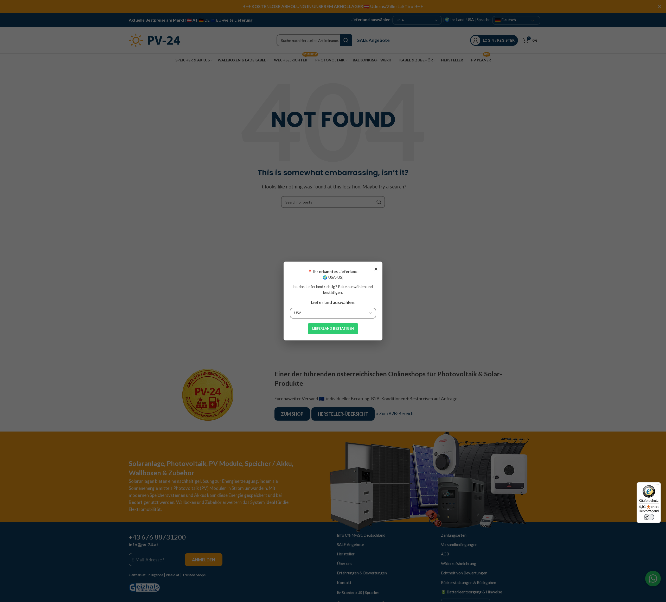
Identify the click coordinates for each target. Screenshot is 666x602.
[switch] (649, 517)
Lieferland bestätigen (333, 328)
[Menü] (658, 485)
